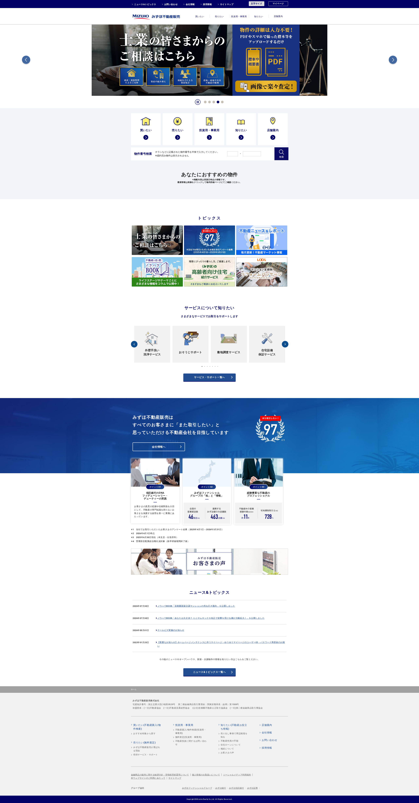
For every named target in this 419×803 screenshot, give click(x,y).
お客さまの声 (227, 752)
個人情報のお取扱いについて (206, 775)
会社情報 (190, 4)
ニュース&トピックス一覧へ (209, 672)
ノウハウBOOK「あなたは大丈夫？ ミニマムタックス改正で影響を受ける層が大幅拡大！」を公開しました (211, 618)
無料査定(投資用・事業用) (188, 737)
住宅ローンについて (231, 745)
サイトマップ (227, 4)
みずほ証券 (252, 788)
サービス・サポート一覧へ (209, 377)
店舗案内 (278, 16)
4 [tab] (217, 101)
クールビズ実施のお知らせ (170, 630)
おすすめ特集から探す (144, 733)
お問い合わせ (171, 4)
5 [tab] (222, 101)
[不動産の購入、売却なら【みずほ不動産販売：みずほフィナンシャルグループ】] (160, 16)
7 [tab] (217, 366)
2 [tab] (209, 101)
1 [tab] (205, 101)
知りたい (258, 16)
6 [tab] (215, 366)
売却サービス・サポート (145, 754)
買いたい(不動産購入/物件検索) (147, 727)
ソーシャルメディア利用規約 (237, 775)
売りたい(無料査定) (144, 742)
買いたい (199, 16)
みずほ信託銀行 (236, 788)
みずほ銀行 (220, 788)
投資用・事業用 (239, 16)
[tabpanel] (209, 60)
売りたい (219, 16)
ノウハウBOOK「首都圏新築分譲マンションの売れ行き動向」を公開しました (196, 606)
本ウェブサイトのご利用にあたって (148, 778)
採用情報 (207, 4)
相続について (227, 748)
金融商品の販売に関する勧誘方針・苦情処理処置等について (160, 775)
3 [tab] (213, 101)
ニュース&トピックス (145, 4)
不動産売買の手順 (229, 741)
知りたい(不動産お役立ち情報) (234, 727)
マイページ (278, 3)
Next (393, 60)
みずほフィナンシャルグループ (197, 788)
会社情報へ (158, 446)
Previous (26, 60)
